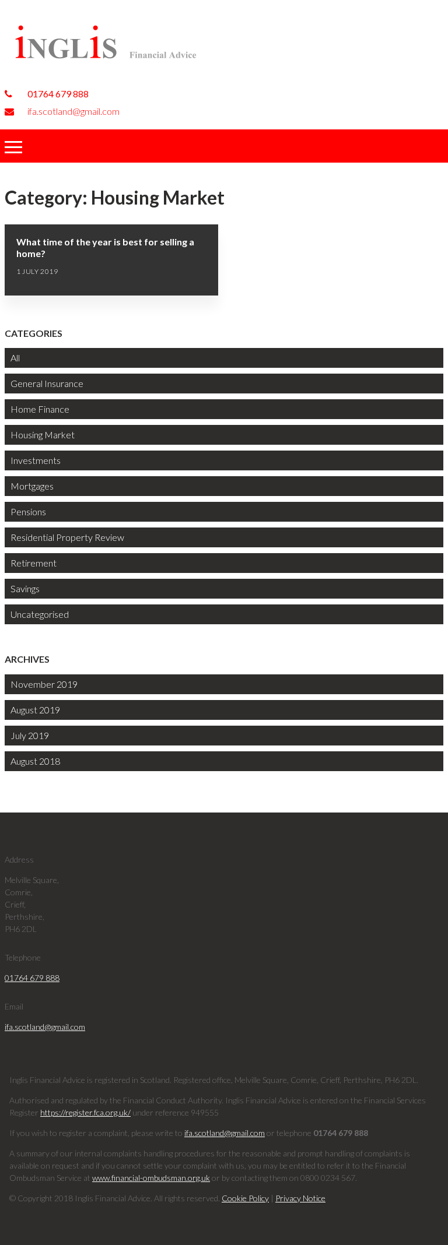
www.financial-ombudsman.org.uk (151, 1178)
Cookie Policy (245, 1198)
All (15, 357)
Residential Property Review (67, 537)
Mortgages (32, 485)
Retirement (33, 562)
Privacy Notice (300, 1198)
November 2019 (44, 684)
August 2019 (35, 709)
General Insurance (46, 383)
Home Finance (39, 408)
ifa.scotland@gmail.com (73, 111)
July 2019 (29, 735)
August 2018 (35, 760)
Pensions (28, 511)
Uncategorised (39, 614)
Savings (25, 588)
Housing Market (42, 434)
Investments (35, 460)
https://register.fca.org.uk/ (85, 1112)
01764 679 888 (57, 93)
